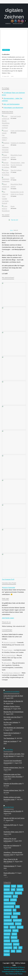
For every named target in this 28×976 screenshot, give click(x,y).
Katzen (13, 178)
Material (12, 927)
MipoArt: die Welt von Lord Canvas (14, 818)
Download (20, 889)
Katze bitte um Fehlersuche (11, 845)
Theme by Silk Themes (15, 974)
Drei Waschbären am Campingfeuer (14, 727)
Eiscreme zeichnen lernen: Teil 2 (13, 767)
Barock (20, 886)
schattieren (15, 940)
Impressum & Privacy (17, 967)
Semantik (16, 944)
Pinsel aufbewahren (9, 873)
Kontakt (6, 969)
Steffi (12, 76)
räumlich (6, 940)
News (7, 974)
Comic (13, 889)
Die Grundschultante (9, 655)
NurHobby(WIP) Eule (10, 825)
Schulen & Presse (20, 971)
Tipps (20, 947)
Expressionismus (8, 893)
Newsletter (6, 967)
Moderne (15, 930)
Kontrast (6, 916)
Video (13, 951)
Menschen (19, 927)
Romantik (13, 937)
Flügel (15, 896)
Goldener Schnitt (8, 906)
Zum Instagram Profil (8, 579)
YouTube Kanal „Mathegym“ (11, 673)
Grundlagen (7, 910)
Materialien (6, 49)
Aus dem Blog (9, 749)
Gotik (17, 906)
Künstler (18, 923)
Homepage (8, 23)
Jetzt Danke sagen (8, 618)
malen (6, 927)
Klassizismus (7, 913)
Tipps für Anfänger (16, 170)
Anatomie (6, 886)
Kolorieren (16, 913)
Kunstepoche (7, 920)
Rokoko (14, 934)
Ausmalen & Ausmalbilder (12, 691)
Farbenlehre (7, 896)
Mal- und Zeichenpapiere (12, 104)
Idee (14, 910)
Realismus (7, 934)
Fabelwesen (18, 893)
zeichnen (6, 954)
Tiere (15, 947)
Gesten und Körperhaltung (18, 130)
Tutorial (6, 951)
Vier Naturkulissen (9, 738)
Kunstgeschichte (8, 923)
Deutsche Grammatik (10, 642)
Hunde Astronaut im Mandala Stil (13, 701)
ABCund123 (7, 663)
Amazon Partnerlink (8, 587)
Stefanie (11, 230)
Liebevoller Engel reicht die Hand (13, 696)
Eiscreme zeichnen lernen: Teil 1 (13, 790)
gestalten (13, 899)
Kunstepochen (17, 920)
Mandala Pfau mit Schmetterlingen (13, 712)
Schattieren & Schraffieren (18, 143)
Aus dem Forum (9, 807)
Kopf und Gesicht (16, 116)
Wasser (19, 951)
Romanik (6, 937)
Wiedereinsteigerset (9, 866)
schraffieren (7, 944)
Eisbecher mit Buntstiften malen (13, 783)
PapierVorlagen (8, 650)
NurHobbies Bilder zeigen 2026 (13, 832)
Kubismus (14, 916)
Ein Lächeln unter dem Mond (12, 717)
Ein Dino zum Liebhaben (11, 722)
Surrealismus (7, 947)
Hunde (12, 206)
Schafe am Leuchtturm (10, 741)
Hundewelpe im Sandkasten (12, 733)
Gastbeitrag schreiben (16, 969)
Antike (13, 886)
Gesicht (6, 899)
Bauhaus (6, 889)
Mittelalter (7, 930)
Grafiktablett (6, 54)
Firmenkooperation (8, 971)
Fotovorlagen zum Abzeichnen (13, 107)
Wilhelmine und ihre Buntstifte (12, 811)
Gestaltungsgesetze (9, 903)
